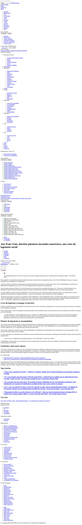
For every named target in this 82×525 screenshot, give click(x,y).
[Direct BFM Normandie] (10, 178)
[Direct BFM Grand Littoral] (11, 170)
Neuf (5, 19)
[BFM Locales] (8, 223)
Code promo (7, 448)
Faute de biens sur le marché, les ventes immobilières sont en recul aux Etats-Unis (24, 357)
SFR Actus (6, 518)
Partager (6, 251)
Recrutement (7, 467)
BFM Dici (6, 495)
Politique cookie (8, 471)
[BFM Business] (15, 3)
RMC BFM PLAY (8, 510)
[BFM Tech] (7, 218)
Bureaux (6, 24)
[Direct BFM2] (8, 164)
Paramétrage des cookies (10, 473)
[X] (5, 205)
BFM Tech (6, 488)
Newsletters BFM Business (11, 437)
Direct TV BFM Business (10, 426)
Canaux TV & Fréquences (10, 431)
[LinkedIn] (7, 210)
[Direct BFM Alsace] (9, 177)
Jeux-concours (7, 456)
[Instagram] (7, 207)
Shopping (6, 451)
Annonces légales (8, 458)
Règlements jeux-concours (10, 457)
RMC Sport (7, 508)
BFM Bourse (7, 490)
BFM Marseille (8, 501)
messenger (6, 258)
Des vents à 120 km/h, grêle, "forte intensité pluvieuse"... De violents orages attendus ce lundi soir (25, 400)
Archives (6, 440)
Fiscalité (6, 20)
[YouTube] (7, 208)
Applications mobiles (9, 439)
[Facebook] (7, 204)
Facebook (6, 407)
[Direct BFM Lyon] (9, 165)
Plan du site (7, 441)
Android (6, 420)
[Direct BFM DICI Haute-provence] (13, 172)
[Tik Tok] (6, 211)
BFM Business (7, 487)
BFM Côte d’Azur (8, 494)
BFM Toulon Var (8, 504)
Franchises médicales (9, 40)
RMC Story (7, 516)
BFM (5, 29)
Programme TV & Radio (10, 430)
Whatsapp (6, 254)
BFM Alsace (7, 493)
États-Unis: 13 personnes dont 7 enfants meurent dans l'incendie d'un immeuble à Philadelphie (27, 359)
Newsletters (7, 413)
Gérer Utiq (6, 474)
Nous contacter (7, 464)
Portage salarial (8, 454)
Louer (5, 17)
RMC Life (6, 511)
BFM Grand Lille (8, 497)
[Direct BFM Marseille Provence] (12, 167)
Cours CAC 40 (8, 447)
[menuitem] (15, 58)
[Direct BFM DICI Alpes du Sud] (12, 171)
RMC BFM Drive (8, 520)
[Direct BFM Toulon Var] (10, 174)
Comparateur (7, 450)
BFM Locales (7, 491)
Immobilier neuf (8, 453)
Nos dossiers (7, 433)
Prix (5, 14)
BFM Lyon (7, 500)
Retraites (6, 11)
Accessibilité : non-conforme (11, 480)
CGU (5, 477)
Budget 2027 (7, 13)
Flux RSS (6, 412)
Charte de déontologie (9, 478)
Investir (6, 23)
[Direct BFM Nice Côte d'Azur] (12, 175)
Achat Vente (7, 16)
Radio (2, 6)
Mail (5, 256)
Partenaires (6, 436)
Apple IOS (6, 419)
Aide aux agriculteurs (9, 42)
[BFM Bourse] (8, 220)
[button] (12, 47)
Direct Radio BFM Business (11, 427)
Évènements (7, 434)
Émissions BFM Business (10, 428)
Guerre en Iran (7, 43)
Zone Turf (6, 517)
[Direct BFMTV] (8, 162)
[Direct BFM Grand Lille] (10, 168)
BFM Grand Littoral (9, 498)
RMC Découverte (8, 513)
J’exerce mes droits (8, 476)
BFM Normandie (8, 503)
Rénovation (7, 26)
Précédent (3, 33)
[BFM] (6, 221)
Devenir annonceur (9, 465)
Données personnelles (9, 470)
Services (6, 27)
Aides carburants (8, 39)
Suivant (9, 33)
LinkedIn (6, 255)
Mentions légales (8, 468)
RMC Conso (7, 514)
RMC (5, 507)
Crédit (5, 22)
